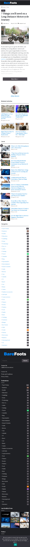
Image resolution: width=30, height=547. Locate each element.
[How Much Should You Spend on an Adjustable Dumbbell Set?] (22, 108)
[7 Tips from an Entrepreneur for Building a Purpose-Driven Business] (5, 155)
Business (4, 231)
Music (3, 287)
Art (3, 342)
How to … (4, 246)
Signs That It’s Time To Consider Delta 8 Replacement (7, 133)
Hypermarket (5, 261)
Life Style (4, 294)
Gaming (4, 251)
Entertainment (6, 264)
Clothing (4, 317)
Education (4, 236)
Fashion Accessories (7, 292)
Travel (3, 254)
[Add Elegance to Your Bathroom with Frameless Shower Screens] (7, 108)
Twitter (3, 531)
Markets (4, 337)
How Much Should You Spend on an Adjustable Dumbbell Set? (22, 115)
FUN (3, 327)
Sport (3, 281)
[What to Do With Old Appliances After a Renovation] (5, 148)
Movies (4, 271)
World (3, 330)
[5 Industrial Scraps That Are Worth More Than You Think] (5, 180)
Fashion (4, 307)
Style (3, 314)
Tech (3, 299)
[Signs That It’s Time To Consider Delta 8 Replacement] (7, 126)
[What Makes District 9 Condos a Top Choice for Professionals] (5, 211)
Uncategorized (6, 340)
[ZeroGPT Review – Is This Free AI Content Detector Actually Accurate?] (5, 514)
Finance (4, 302)
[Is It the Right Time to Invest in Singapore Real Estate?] (5, 218)
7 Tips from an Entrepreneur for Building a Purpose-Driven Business (20, 154)
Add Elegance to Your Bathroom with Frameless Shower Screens (7, 116)
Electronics (5, 335)
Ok (15, 544)
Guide (3, 269)
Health (4, 233)
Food (3, 309)
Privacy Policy (4, 376)
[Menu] (2, 3)
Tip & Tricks (5, 228)
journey (3, 59)
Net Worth (5, 325)
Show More (14, 79)
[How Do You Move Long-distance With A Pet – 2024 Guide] (22, 126)
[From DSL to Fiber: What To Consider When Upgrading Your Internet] (5, 203)
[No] (28, 541)
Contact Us (4, 371)
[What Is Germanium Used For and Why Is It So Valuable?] (5, 196)
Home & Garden (6, 266)
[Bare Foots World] (10, 3)
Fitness (4, 332)
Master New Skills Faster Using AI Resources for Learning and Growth (19, 171)
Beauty (4, 304)
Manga (4, 322)
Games (4, 489)
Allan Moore (6, 23)
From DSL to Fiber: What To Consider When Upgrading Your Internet (20, 202)
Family (4, 312)
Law (3, 284)
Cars (8, 7)
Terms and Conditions (7, 374)
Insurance (4, 345)
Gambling (4, 238)
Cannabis (4, 256)
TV (3, 279)
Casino (4, 289)
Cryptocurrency (6, 297)
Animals (4, 276)
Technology (5, 243)
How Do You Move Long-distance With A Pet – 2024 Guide (21, 133)
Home (3, 7)
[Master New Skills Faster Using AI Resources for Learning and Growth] (5, 172)
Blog (3, 259)
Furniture (4, 320)
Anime (3, 249)
